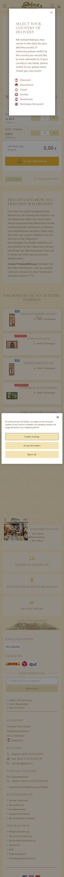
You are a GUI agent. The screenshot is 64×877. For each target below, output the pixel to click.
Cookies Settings (32, 436)
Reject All (32, 454)
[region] (32, 438)
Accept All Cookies (32, 445)
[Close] (57, 417)
